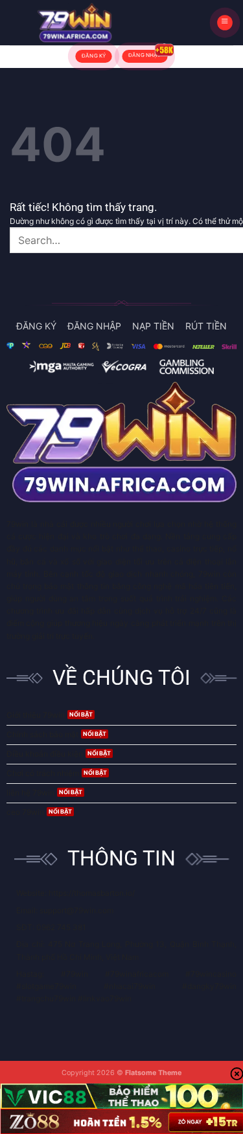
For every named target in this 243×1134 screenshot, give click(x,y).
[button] (225, 22)
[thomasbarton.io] (74, 22)
